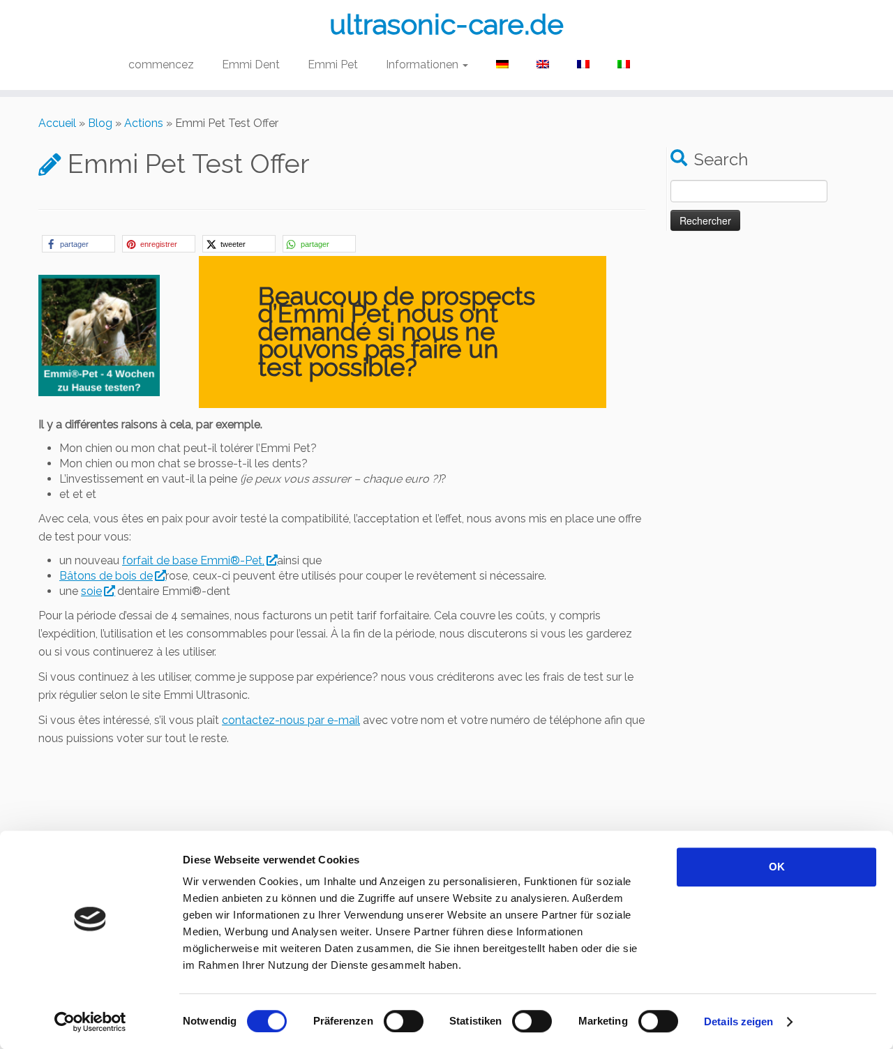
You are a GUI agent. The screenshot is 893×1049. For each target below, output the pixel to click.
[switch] (403, 1021)
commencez (161, 64)
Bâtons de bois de (106, 575)
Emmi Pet (333, 64)
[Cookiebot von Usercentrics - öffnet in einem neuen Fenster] (90, 1021)
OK (777, 867)
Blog (100, 123)
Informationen (423, 64)
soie (91, 591)
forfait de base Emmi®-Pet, (193, 560)
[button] (78, 243)
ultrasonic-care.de (446, 24)
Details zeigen (738, 1021)
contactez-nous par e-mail (291, 720)
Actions (143, 123)
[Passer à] (502, 64)
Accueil (57, 123)
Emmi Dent (251, 64)
